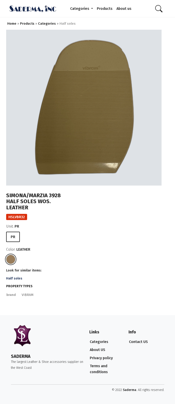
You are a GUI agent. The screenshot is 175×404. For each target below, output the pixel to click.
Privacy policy (101, 358)
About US (97, 350)
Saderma (129, 390)
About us (123, 8)
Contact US (138, 342)
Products (105, 8)
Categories (80, 8)
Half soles (14, 278)
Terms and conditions (99, 369)
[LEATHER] (11, 259)
